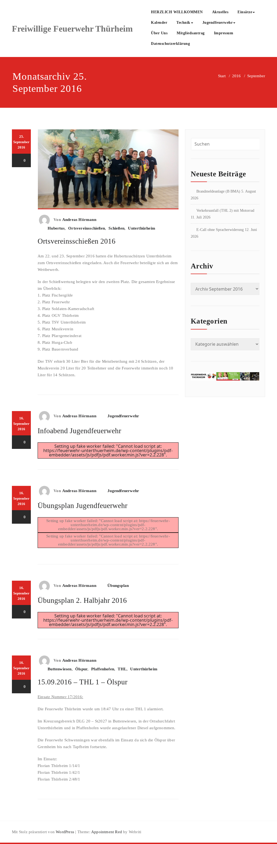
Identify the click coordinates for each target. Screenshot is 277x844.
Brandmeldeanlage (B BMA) (218, 191)
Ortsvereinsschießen (86, 228)
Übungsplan (118, 585)
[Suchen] (200, 44)
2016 (236, 76)
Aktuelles (220, 12)
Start (222, 76)
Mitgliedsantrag (191, 33)
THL (122, 669)
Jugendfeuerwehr (217, 23)
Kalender (159, 23)
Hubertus (56, 228)
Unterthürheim (141, 228)
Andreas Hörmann (79, 219)
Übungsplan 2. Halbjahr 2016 (82, 600)
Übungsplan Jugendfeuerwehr (82, 506)
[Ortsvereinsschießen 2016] (108, 171)
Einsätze (245, 12)
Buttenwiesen (59, 669)
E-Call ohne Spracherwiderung (220, 230)
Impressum (223, 33)
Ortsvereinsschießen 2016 (77, 241)
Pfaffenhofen (102, 669)
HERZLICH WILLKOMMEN (177, 12)
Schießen (116, 228)
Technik (183, 23)
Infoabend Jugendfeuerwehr (79, 431)
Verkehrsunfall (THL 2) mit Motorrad (225, 211)
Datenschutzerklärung (170, 44)
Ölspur (81, 669)
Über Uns (159, 33)
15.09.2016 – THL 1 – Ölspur (82, 682)
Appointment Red (106, 832)
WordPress (65, 832)
